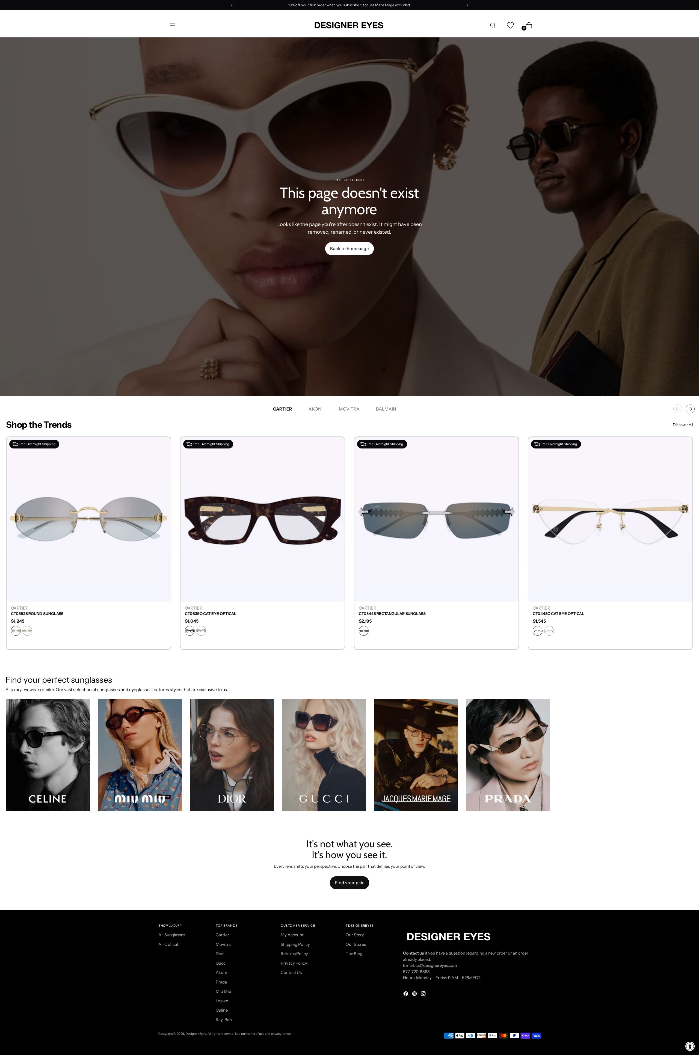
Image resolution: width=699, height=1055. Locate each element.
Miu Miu (223, 991)
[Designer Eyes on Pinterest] (415, 994)
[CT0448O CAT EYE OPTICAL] (436, 519)
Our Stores (356, 944)
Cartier (222, 934)
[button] (48, 755)
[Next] (467, 5)
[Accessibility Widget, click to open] (690, 1046)
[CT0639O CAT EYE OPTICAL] (88, 519)
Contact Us (291, 972)
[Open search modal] (492, 25)
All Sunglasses (171, 934)
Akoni (221, 972)
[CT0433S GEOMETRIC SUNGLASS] (610, 519)
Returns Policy (294, 953)
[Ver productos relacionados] (15, 801)
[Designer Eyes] (349, 25)
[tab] (282, 409)
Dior (220, 953)
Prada (221, 982)
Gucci (221, 963)
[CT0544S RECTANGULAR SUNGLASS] (262, 519)
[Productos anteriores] (677, 409)
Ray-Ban (224, 1019)
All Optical (168, 944)
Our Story (355, 934)
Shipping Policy (295, 944)
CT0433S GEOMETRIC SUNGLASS (564, 613)
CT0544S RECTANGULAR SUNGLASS (218, 613)
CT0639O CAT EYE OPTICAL (36, 613)
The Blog (354, 953)
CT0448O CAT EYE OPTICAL (384, 613)
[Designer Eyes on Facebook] (406, 994)
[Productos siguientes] (690, 409)
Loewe (222, 1000)
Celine (222, 1010)
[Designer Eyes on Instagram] (423, 994)
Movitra (223, 944)
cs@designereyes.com (436, 965)
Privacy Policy (294, 963)
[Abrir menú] (172, 25)
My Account (292, 934)
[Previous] (231, 5)
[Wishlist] (509, 25)
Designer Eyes (195, 1034)
